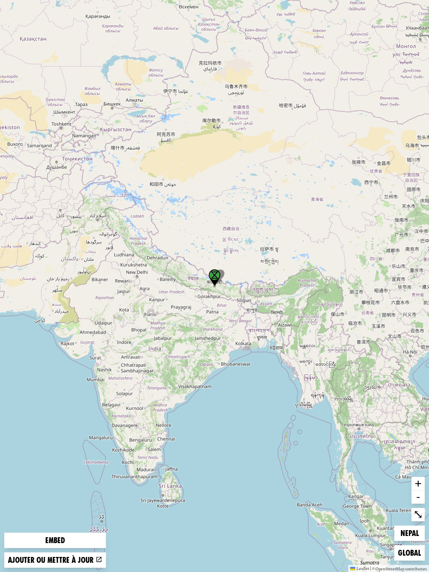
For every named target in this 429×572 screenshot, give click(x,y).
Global (411, 552)
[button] (214, 277)
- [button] (418, 496)
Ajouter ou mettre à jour (52, 560)
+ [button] (418, 483)
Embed (55, 540)
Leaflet (363, 568)
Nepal (412, 533)
